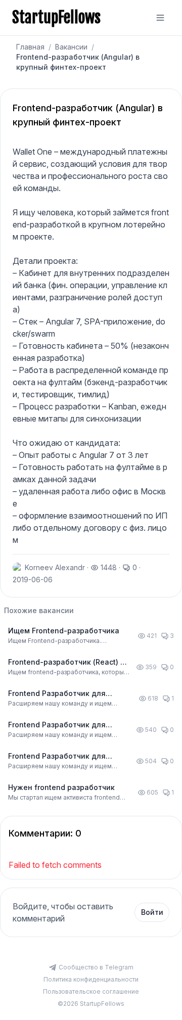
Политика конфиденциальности (91, 979)
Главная (30, 46)
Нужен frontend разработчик (61, 787)
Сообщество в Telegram (96, 967)
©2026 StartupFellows (91, 1003)
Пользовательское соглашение (91, 991)
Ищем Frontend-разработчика (63, 630)
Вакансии (71, 46)
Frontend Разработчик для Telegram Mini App (57, 694)
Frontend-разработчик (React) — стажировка (67, 662)
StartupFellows (56, 18)
